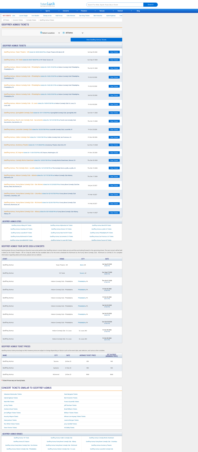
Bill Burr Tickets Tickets (71, 413)
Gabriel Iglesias (100, 16)
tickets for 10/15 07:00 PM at (40, 121)
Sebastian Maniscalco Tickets (13, 394)
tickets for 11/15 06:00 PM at (35, 145)
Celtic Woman (60, 16)
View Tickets (114, 52)
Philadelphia (82, 281)
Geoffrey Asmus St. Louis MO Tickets (61, 240)
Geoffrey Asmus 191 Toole (21, 438)
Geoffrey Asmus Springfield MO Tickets (21, 240)
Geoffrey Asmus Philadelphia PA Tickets (101, 233)
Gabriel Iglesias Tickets (11, 398)
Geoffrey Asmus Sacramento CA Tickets (61, 236)
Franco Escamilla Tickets (71, 401)
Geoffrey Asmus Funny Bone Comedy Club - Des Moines (21, 445)
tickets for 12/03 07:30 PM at (39, 160)
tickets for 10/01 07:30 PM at (41, 68)
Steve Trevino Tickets (10, 427)
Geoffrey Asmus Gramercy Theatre (101, 445)
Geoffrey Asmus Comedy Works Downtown (101, 438)
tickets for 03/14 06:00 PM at (41, 213)
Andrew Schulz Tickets (11, 409)
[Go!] (150, 5)
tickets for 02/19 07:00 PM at (40, 194)
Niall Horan (48, 16)
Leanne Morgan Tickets (71, 420)
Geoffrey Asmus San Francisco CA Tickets (101, 236)
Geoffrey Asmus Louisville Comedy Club (101, 449)
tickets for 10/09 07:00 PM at (40, 104)
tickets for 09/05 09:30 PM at (34, 52)
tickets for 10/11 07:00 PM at (40, 113)
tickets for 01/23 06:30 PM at (41, 185)
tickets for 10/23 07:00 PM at (38, 129)
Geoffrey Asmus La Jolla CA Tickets (101, 229)
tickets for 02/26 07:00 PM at (40, 203)
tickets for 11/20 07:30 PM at (31, 152)
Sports (48, 11)
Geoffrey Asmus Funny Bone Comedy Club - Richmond (61, 445)
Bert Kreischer (87, 16)
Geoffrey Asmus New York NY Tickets (61, 233)
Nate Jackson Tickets (10, 420)
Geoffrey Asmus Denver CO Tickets (61, 229)
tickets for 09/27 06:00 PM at (28, 60)
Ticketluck (60, 4)
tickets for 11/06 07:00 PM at (37, 137)
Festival (120, 11)
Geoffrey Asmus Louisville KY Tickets (21, 233)
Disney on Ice (37, 16)
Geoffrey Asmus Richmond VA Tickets (21, 236)
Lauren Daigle (13, 16)
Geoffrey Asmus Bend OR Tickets (101, 225)
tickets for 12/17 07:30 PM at (38, 176)
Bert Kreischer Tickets (70, 398)
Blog (138, 11)
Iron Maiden (25, 16)
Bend (81, 265)
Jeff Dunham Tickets (70, 405)
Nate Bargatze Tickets (71, 394)
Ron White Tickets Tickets (11, 424)
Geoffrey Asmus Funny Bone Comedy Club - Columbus (101, 441)
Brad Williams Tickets (70, 409)
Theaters (84, 11)
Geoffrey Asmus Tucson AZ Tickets (101, 240)
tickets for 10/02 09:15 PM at (41, 86)
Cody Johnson (113, 16)
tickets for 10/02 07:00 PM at (41, 77)
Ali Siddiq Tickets (69, 427)
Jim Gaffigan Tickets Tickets (12, 413)
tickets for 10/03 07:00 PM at (41, 95)
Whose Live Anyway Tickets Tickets (74, 416)
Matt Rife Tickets (9, 401)
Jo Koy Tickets (8, 405)
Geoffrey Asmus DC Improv (21, 441)
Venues (102, 11)
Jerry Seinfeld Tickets (70, 424)
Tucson (82, 273)
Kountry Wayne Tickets (11, 416)
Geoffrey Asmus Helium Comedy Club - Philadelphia (21, 449)
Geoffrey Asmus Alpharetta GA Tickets (61, 225)
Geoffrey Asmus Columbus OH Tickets (21, 229)
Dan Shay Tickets (74, 16)
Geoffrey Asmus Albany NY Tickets (21, 225)
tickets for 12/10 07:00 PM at (40, 168)
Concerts (66, 11)
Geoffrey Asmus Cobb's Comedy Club (61, 438)
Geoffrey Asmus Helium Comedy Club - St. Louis (61, 449)
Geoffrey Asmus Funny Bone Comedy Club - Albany (61, 441)
